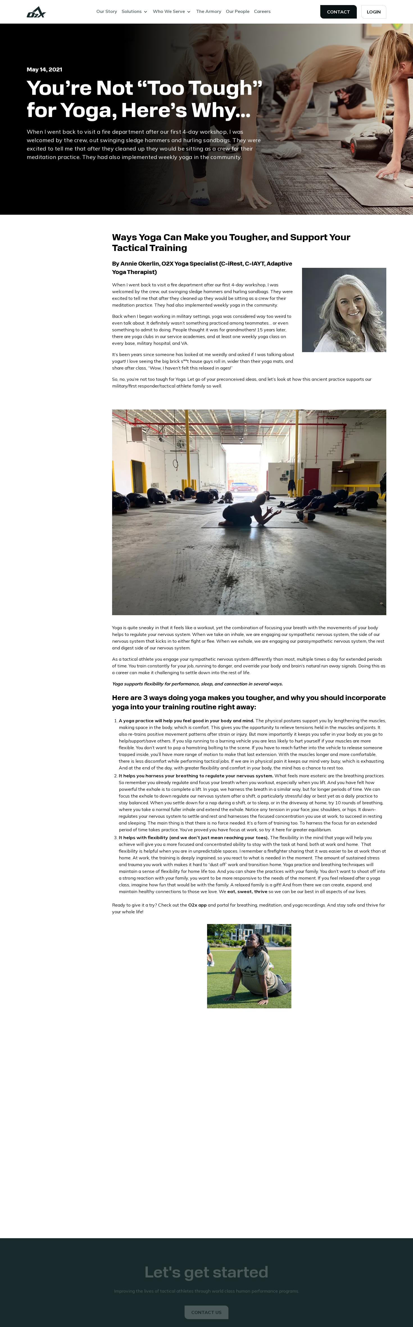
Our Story (106, 11)
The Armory (208, 11)
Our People (237, 11)
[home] (36, 11)
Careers (262, 11)
